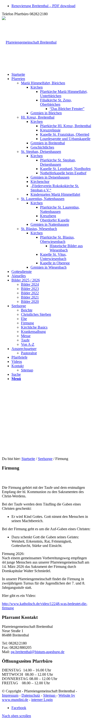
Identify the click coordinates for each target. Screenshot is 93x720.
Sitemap (49, 695)
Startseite (28, 459)
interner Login (42, 700)
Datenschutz (30, 695)
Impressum (10, 695)
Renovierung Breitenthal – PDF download (43, 6)
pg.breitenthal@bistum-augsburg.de (37, 652)
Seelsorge (45, 459)
